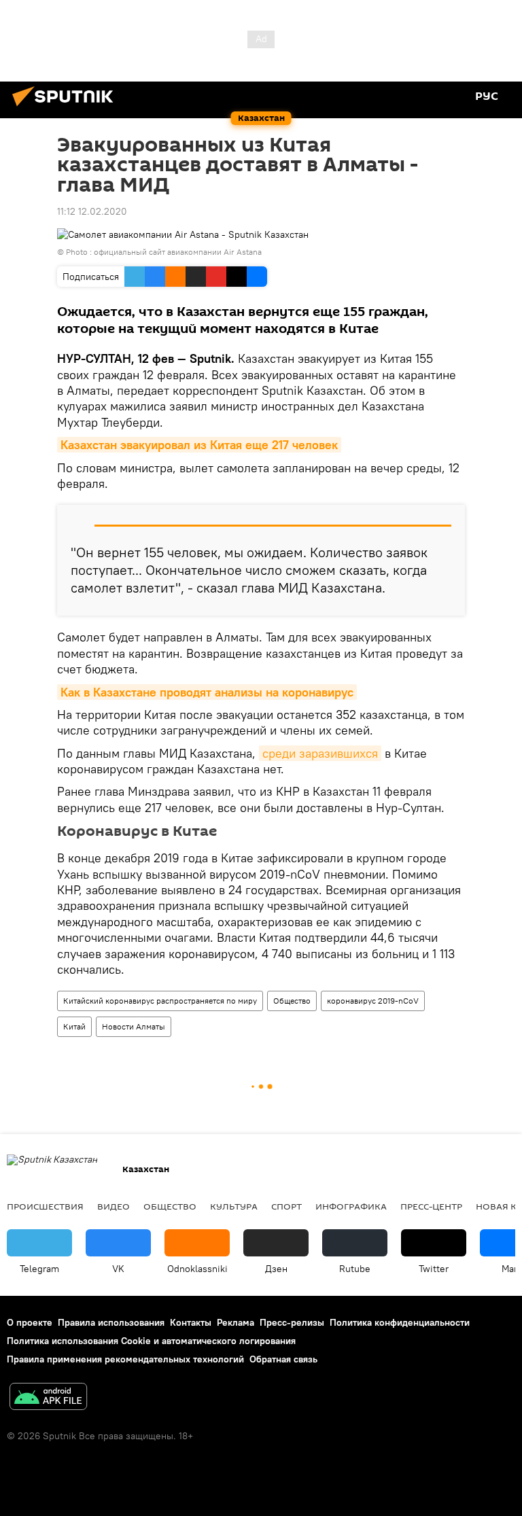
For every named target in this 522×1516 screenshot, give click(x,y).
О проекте (29, 1322)
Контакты (190, 1322)
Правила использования (111, 1322)
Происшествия (45, 1206)
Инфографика (351, 1206)
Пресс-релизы (292, 1322)
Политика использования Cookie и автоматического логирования (151, 1341)
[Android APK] (48, 1398)
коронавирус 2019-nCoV (373, 1000)
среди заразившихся (320, 753)
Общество (292, 1000)
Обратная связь (283, 1359)
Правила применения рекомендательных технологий (125, 1359)
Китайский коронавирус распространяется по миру (160, 1000)
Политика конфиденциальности (400, 1322)
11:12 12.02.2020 (92, 211)
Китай (74, 1026)
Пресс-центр (431, 1206)
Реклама (235, 1322)
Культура (234, 1206)
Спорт (286, 1206)
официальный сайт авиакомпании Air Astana (178, 252)
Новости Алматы (133, 1026)
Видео (113, 1206)
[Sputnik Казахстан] (66, 108)
